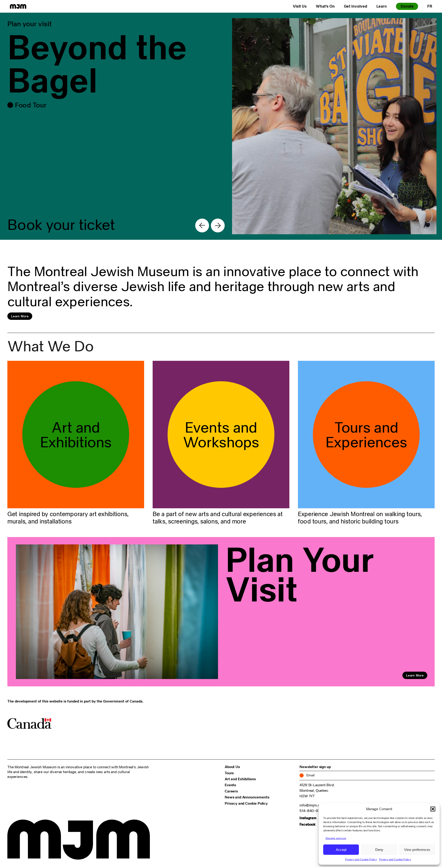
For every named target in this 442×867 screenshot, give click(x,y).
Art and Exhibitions (240, 779)
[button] (432, 809)
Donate (407, 6)
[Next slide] (218, 225)
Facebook (308, 824)
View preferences (417, 850)
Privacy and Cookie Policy (361, 859)
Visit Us (300, 6)
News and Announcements (247, 797)
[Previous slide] (202, 225)
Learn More (20, 316)
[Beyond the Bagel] (221, 126)
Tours (229, 773)
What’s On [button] (325, 6)
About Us (232, 766)
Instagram (308, 817)
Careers (231, 791)
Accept (341, 850)
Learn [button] (381, 6)
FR (429, 6)
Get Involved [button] (355, 6)
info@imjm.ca (310, 805)
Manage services (336, 838)
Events (230, 785)
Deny (379, 850)
